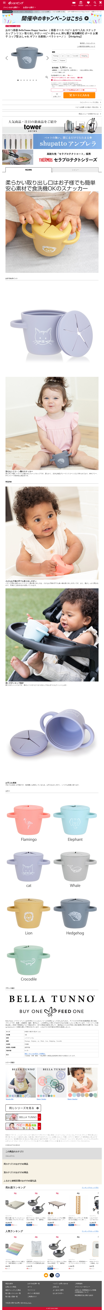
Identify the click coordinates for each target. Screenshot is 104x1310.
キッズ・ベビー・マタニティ (22, 11)
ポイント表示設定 (34, 1293)
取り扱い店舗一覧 (11, 1296)
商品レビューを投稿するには (89, 114)
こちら (29, 1303)
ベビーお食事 (45, 11)
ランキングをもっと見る (90, 1187)
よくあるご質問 (58, 1290)
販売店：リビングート (87, 43)
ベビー (36, 11)
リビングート (10, 1156)
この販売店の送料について (86, 46)
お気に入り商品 (10, 1287)
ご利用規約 (78, 1283)
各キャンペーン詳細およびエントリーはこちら (67, 80)
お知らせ (56, 1287)
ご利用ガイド (32, 1296)
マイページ (31, 1290)
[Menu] (4, 2)
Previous (7, 1202)
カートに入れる (79, 95)
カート (30, 1287)
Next (97, 1202)
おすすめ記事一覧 (34, 1283)
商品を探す (9, 1283)
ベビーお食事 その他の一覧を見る (87, 107)
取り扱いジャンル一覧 (13, 1293)
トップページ (7, 11)
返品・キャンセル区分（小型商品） (35, 1053)
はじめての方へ (58, 1293)
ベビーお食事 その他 (58, 11)
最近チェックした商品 (13, 1290)
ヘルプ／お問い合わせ (60, 1283)
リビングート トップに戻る (89, 102)
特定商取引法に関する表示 (84, 1295)
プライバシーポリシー (82, 1287)
